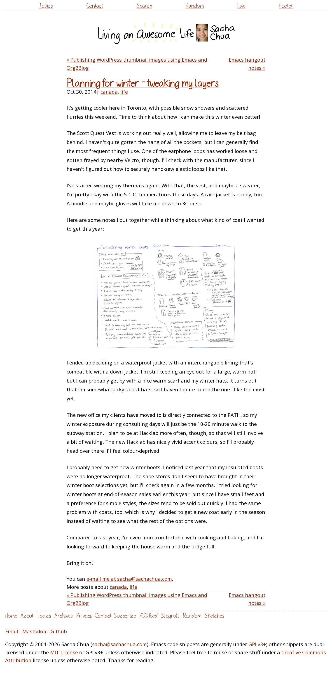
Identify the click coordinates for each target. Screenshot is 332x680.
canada (109, 91)
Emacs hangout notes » (247, 63)
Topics (46, 6)
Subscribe (125, 616)
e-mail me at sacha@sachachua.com (129, 578)
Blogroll (170, 616)
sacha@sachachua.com (119, 644)
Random (194, 6)
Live (241, 6)
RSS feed (148, 616)
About (27, 616)
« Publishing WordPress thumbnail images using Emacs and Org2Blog (137, 63)
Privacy (84, 616)
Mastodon (34, 631)
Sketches (214, 616)
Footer (286, 6)
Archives (63, 616)
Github (59, 631)
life (124, 91)
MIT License (64, 652)
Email (11, 631)
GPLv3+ (257, 644)
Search (144, 6)
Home (11, 616)
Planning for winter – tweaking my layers (143, 83)
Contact (94, 6)
